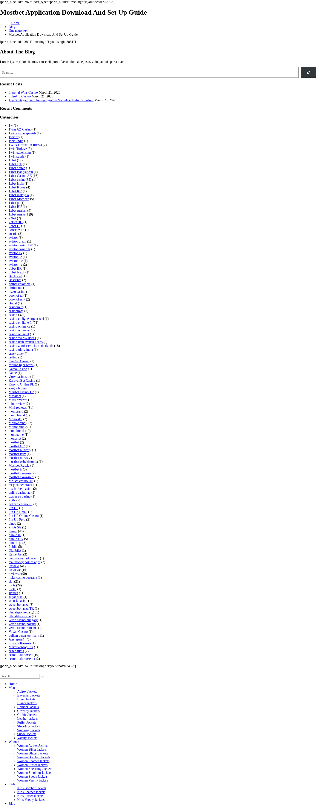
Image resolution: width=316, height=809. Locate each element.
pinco (12, 523)
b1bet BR (15, 268)
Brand (13, 303)
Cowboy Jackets (28, 711)
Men (12, 687)
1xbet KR (15, 191)
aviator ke (15, 257)
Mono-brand (17, 423)
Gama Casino (18, 369)
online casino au (20, 492)
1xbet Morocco (19, 199)
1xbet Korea (17, 187)
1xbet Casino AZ (20, 176)
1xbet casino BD (20, 179)
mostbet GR (17, 446)
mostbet (14, 442)
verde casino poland (22, 624)
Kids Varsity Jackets (30, 799)
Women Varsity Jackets (33, 780)
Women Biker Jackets (32, 749)
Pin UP (13, 508)
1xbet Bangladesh (21, 172)
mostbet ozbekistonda (23, 461)
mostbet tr (15, 469)
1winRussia (17, 156)
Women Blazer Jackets (32, 753)
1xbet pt (14, 203)
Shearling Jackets (29, 726)
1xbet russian (17, 210)
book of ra (16, 295)
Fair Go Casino (19, 361)
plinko (13, 531)
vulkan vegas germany (24, 635)
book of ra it (17, 299)
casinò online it (19, 334)
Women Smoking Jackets (34, 772)
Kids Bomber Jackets (31, 788)
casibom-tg (16, 311)
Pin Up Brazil (18, 512)
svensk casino (18, 601)
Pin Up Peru (17, 519)
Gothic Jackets (27, 714)
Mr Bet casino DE (21, 481)
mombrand (16, 411)
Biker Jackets (26, 699)
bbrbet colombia (20, 284)
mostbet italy (17, 454)
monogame (16, 434)
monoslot (15, 438)
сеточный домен (21, 655)
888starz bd (16, 230)
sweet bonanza (19, 604)
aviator (13, 237)
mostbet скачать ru (21, 477)
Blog (12, 803)
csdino (13, 357)
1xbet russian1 (18, 214)
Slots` (12, 589)
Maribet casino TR (21, 392)
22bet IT (14, 226)
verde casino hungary (23, 620)
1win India (16, 141)
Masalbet (15, 396)
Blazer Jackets (27, 703)
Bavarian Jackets (28, 695)
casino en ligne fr (20, 322)
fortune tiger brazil (21, 365)
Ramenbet (15, 554)
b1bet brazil (17, 272)
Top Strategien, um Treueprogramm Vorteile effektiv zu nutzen (51, 100)
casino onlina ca (19, 326)
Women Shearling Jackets (34, 769)
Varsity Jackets (27, 738)
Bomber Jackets (28, 707)
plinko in (15, 535)
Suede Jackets (26, 734)
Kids (12, 784)
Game (13, 373)
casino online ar (19, 330)
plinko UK (16, 539)
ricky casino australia (23, 577)
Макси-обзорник (21, 647)
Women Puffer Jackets (32, 765)
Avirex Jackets (27, 691)
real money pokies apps (24, 562)
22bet (12, 218)
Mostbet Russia (19, 465)
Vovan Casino (18, 631)
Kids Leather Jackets (31, 792)
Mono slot (15, 419)
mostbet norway (19, 458)
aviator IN (15, 253)
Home (13, 684)
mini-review (17, 403)
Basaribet (15, 280)
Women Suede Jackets (32, 776)
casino (13, 315)
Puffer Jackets (26, 722)
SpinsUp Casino (20, 96)
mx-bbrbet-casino (20, 488)
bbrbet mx (15, 288)
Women (14, 742)
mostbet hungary (20, 450)
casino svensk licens (22, 338)
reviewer (14, 573)
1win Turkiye (18, 148)
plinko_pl (15, 543)
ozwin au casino (20, 496)
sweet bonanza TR (21, 608)
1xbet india (16, 183)
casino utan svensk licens (26, 342)
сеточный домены (22, 658)
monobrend (16, 431)
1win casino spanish (22, 133)
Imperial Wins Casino (23, 92)
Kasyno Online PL (21, 384)
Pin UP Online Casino (24, 516)
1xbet (12, 160)
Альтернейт (17, 639)
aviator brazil (17, 241)
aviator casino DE (21, 245)
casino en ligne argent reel (26, 318)
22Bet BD (16, 222)
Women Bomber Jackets (33, 757)
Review (14, 566)
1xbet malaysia (19, 195)
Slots (12, 585)
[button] (2, 672)
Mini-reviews (18, 407)
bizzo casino (17, 291)
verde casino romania (23, 628)
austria (13, 233)
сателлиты (16, 651)
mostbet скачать (20, 473)
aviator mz (16, 261)
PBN (12, 500)
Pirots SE (15, 527)
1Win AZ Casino (20, 129)
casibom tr (16, 307)
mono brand (17, 415)
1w (11, 125)
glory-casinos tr (19, 376)
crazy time (16, 353)
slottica (13, 593)
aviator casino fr (19, 249)
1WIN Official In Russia (25, 145)
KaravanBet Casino (22, 380)
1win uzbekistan (20, 152)
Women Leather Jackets (33, 761)
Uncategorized (18, 612)
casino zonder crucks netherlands (31, 346)
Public (13, 546)
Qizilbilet (15, 550)
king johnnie (17, 388)
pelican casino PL (20, 504)
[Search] (308, 72)
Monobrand (17, 427)
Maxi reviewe (18, 400)
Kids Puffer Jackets (30, 796)
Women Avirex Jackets (32, 745)
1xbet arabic (17, 168)
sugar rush (16, 597)
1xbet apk (15, 164)
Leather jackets (27, 718)
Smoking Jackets (28, 730)
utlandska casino (20, 616)
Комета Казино (20, 643)
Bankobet (15, 276)
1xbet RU (15, 206)
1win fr (13, 137)
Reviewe (15, 570)
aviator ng (15, 264)
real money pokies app (24, 558)
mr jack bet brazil (20, 485)
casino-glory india (21, 349)
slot (11, 581)
